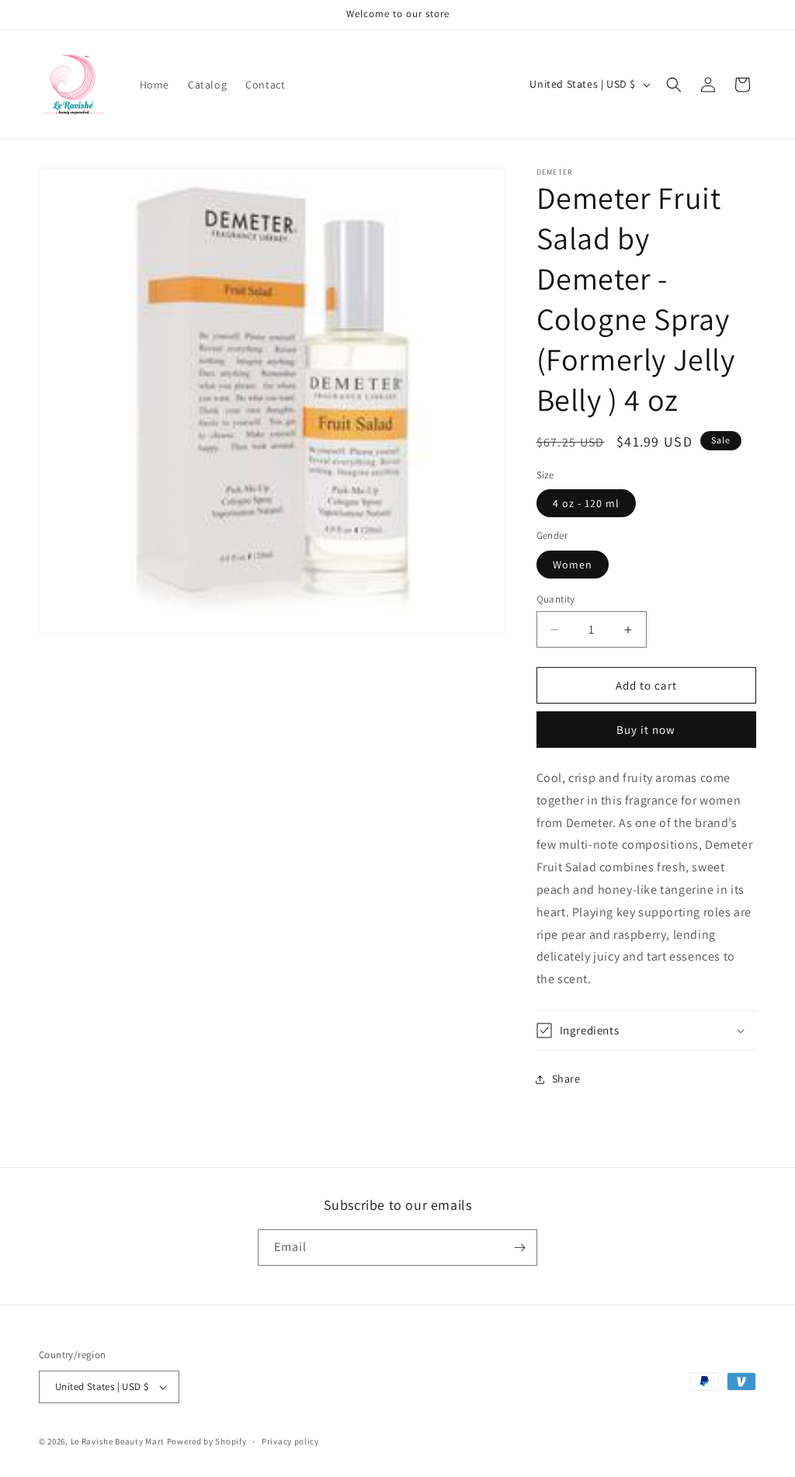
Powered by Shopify (207, 1441)
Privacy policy (290, 1441)
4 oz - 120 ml (586, 503)
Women (572, 565)
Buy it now (645, 729)
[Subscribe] (519, 1247)
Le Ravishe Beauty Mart (118, 1441)
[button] (674, 85)
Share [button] (566, 1079)
